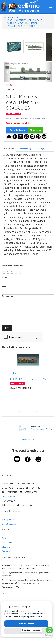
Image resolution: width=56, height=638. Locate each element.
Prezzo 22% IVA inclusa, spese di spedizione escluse (26, 118)
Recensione (7, 296)
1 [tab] (19, 411)
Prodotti (15, 17)
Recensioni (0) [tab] (25, 148)
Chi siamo (6, 547)
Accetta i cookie (26, 623)
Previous (4, 380)
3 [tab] (28, 411)
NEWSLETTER (28, 439)
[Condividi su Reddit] (44, 136)
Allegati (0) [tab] (39, 148)
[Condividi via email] (9, 136)
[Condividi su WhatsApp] (26, 136)
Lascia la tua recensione (13, 265)
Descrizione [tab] (9, 148)
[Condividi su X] (21, 136)
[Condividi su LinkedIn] (32, 136)
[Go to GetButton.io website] (49, 635)
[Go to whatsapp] (49, 630)
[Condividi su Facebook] (15, 136)
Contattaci (6, 551)
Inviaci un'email (8, 496)
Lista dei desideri (18, 130)
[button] (7, 72)
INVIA (7, 328)
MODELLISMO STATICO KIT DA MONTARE (24, 20)
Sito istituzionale (9, 524)
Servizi (5, 538)
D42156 (32, 26)
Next (52, 380)
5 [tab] (36, 411)
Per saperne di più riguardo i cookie (25, 616)
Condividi (36, 130)
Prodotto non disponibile (18, 123)
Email (4, 286)
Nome (4, 277)
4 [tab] (32, 411)
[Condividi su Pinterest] (38, 136)
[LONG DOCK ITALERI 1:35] (28, 360)
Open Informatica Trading (41, 429)
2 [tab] (24, 411)
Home (6, 17)
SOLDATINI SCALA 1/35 (16, 26)
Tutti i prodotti (8, 519)
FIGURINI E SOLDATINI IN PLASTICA (22, 23)
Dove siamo (7, 542)
